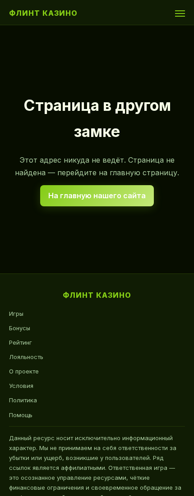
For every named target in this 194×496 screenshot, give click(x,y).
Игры (16, 313)
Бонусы (19, 328)
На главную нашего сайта (97, 195)
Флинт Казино (43, 13)
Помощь (20, 415)
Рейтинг (20, 342)
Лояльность (26, 356)
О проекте (24, 371)
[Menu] (180, 13)
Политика (23, 400)
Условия (21, 385)
